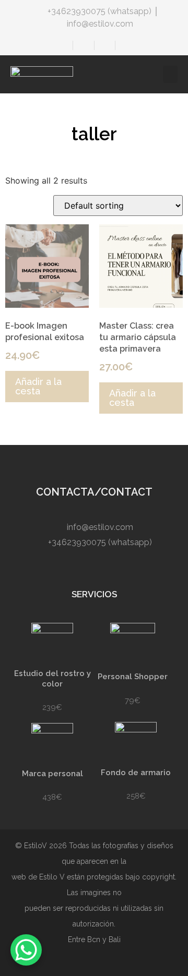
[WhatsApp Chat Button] (26, 950)
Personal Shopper (133, 676)
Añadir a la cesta (38, 386)
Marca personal (52, 773)
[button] (170, 74)
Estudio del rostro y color (52, 679)
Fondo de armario (136, 772)
